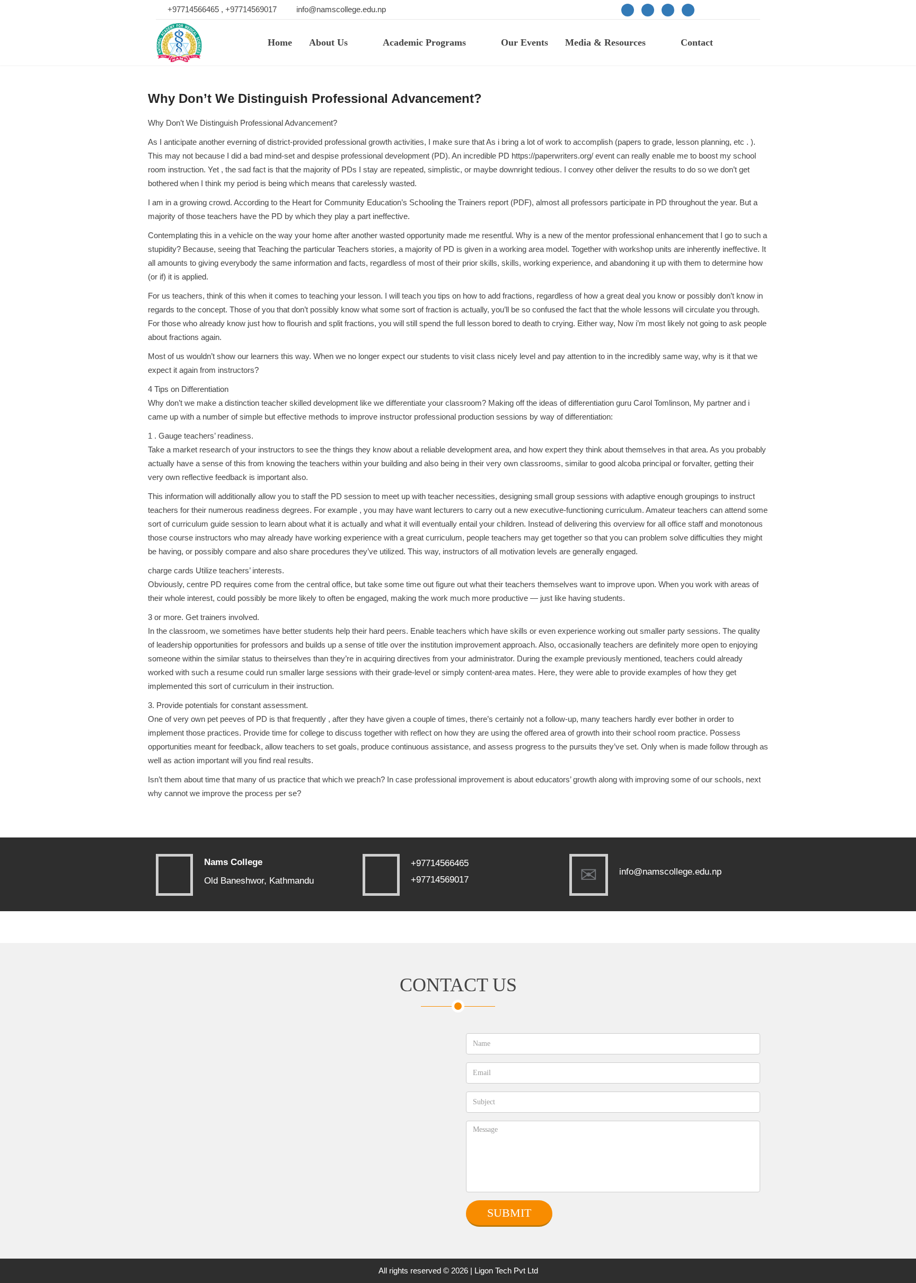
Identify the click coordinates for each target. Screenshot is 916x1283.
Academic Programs (424, 42)
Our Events (524, 42)
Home (280, 42)
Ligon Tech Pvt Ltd (506, 1270)
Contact (697, 42)
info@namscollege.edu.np (341, 9)
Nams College (233, 862)
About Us (328, 42)
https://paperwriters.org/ (552, 155)
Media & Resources (605, 42)
